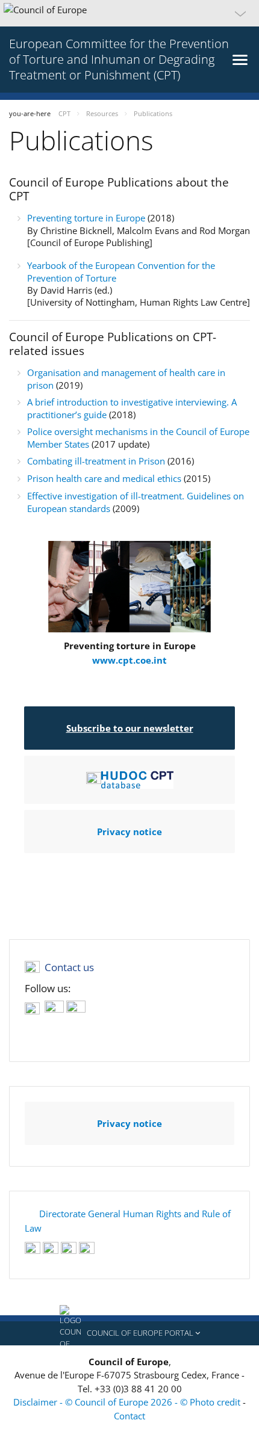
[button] (129, 13)
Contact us (69, 967)
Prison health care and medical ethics (104, 478)
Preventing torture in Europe (87, 218)
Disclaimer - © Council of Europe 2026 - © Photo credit (128, 1402)
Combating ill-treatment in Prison (96, 461)
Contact (129, 1416)
